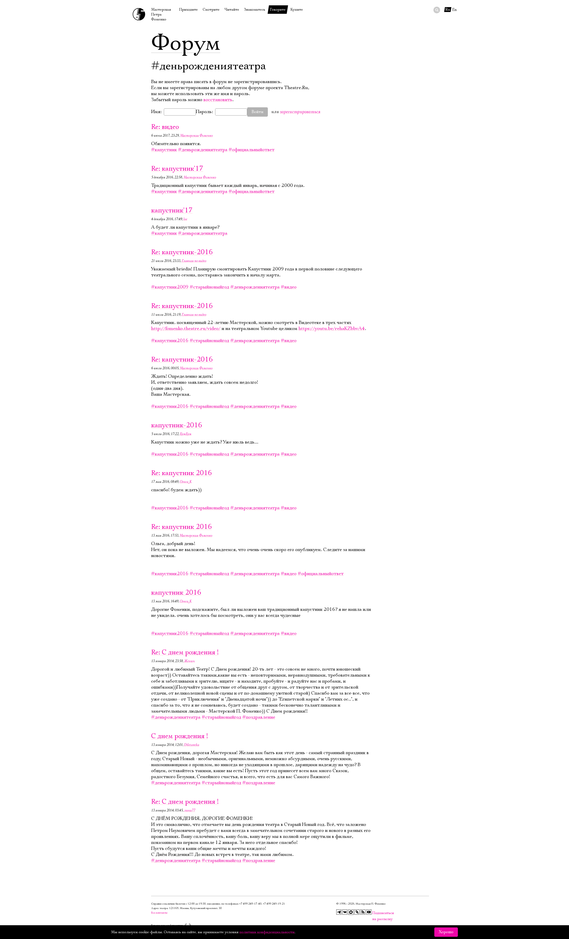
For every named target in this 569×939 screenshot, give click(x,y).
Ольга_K (185, 481)
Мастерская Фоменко (196, 135)
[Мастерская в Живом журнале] (357, 912)
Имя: (156, 112)
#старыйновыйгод (209, 287)
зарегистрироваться (300, 112)
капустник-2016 (176, 425)
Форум (185, 43)
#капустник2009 (169, 287)
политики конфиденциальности (267, 932)
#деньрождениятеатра (202, 150)
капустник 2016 (176, 593)
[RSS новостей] (363, 912)
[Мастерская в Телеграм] (339, 912)
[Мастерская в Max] (351, 912)
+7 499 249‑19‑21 (274, 903)
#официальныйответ (251, 150)
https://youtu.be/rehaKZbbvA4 (332, 329)
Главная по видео (194, 261)
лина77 (189, 810)
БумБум (185, 434)
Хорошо (446, 932)
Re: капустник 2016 (181, 473)
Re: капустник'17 (177, 169)
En (454, 9)
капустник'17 (171, 210)
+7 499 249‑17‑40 (250, 903)
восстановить (217, 100)
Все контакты (159, 912)
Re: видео (165, 127)
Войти (257, 112)
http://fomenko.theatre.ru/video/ (185, 329)
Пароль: (204, 112)
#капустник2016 (169, 341)
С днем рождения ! (179, 736)
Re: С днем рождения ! (184, 652)
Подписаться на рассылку (375, 913)
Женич (189, 661)
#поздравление (258, 717)
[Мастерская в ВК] (345, 912)
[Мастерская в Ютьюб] (369, 912)
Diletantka (191, 745)
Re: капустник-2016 (182, 252)
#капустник (164, 150)
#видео (289, 287)
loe (185, 219)
